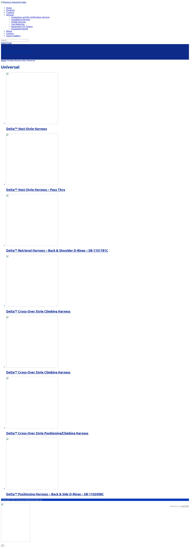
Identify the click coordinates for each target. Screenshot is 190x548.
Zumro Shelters (13, 36)
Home (9, 8)
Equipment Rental (19, 29)
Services (10, 15)
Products (10, 10)
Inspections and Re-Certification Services (30, 17)
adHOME (185, 506)
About (9, 31)
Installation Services (20, 19)
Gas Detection (18, 24)
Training (10, 12)
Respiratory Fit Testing (22, 26)
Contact (10, 33)
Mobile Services (18, 22)
